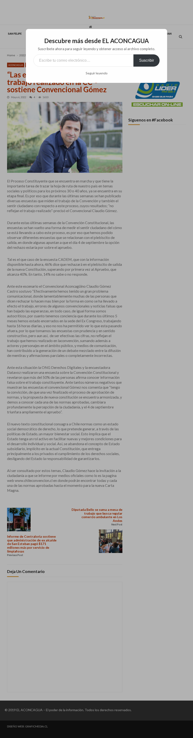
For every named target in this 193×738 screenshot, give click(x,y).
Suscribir (146, 60)
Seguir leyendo (97, 73)
